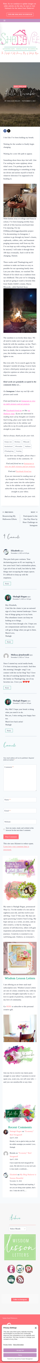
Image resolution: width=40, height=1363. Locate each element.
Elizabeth (15, 550)
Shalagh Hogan (20, 596)
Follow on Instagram (20, 1299)
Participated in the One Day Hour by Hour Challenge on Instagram (30, 518)
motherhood (8, 446)
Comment (8, 767)
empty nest (8, 442)
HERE (8, 1006)
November (18, 446)
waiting (18, 451)
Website (7, 822)
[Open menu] (5, 20)
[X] (8, 130)
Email (7, 811)
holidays (17, 442)
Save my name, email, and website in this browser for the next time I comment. (20, 829)
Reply (7, 583)
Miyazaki (26, 442)
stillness (28, 446)
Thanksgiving (8, 451)
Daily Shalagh (20, 86)
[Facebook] (5, 130)
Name (7, 800)
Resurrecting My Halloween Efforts (10, 515)
